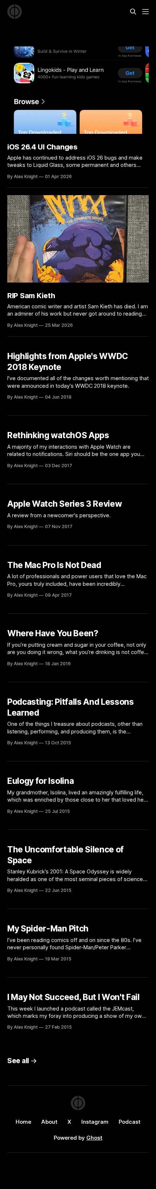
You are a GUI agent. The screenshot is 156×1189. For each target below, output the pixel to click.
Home (23, 1121)
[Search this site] (133, 11)
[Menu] (145, 11)
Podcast (129, 1121)
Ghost (94, 1137)
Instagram (94, 1121)
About (49, 1121)
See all (18, 1061)
